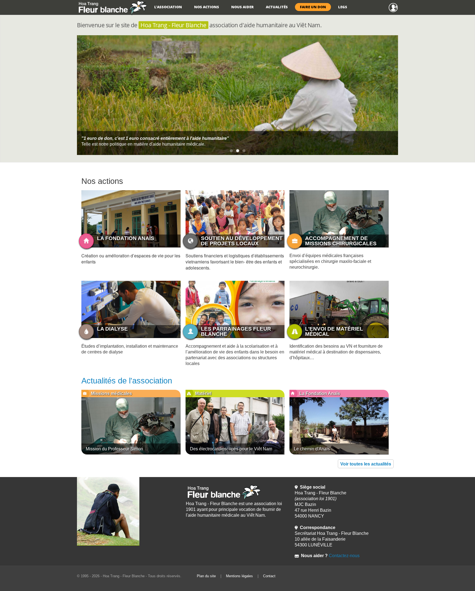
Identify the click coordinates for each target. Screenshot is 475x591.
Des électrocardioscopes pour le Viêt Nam (231, 448)
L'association (168, 6)
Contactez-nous (344, 555)
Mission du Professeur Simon (114, 448)
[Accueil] (112, 7)
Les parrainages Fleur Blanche (236, 331)
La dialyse (112, 329)
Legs (342, 6)
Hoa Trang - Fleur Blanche (173, 25)
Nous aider (242, 6)
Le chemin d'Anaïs (312, 448)
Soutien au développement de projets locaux (242, 240)
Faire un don (313, 6)
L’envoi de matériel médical (334, 331)
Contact (269, 576)
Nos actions (206, 6)
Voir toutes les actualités (365, 464)
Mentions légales (239, 576)
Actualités (277, 6)
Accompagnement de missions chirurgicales (341, 240)
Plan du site (206, 576)
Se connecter (395, 6)
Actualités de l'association (126, 380)
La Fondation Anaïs (125, 238)
